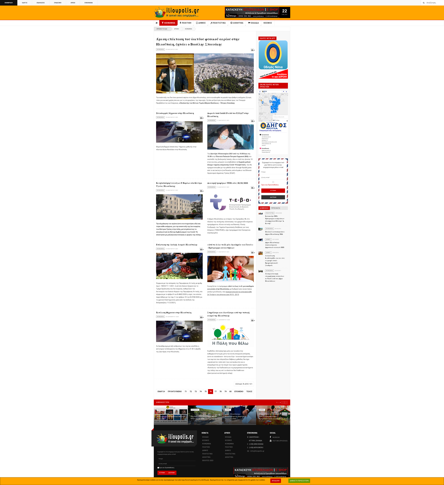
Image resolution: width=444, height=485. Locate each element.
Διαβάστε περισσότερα (299, 481)
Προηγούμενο (175, 391)
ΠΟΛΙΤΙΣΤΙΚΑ (219, 23)
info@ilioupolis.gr (257, 451)
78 (220, 391)
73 (196, 391)
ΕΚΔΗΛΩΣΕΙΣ (41, 3)
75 (206, 391)
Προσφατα (275, 208)
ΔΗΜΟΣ (202, 23)
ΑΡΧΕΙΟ (73, 3)
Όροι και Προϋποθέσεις (270, 185)
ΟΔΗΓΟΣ (24, 3)
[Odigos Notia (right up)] (273, 122)
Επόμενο (238, 391)
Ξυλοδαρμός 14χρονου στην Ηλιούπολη (175, 113)
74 (201, 391)
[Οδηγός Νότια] (273, 59)
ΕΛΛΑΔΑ (255, 23)
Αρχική (176, 29)
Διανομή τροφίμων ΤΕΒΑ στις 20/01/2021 (227, 183)
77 (215, 391)
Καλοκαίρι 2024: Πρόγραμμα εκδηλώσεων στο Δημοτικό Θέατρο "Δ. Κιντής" (171, 416)
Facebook (276, 437)
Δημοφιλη (264, 208)
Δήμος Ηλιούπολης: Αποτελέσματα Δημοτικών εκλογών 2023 (274, 245)
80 (230, 391)
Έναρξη (161, 391)
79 (225, 391)
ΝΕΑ (156, 23)
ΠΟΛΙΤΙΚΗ (186, 23)
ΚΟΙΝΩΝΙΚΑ (169, 23)
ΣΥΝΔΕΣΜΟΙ (57, 3)
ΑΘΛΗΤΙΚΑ (238, 23)
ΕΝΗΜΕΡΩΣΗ (9, 3)
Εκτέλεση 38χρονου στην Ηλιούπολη (173, 312)
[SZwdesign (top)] (245, 12)
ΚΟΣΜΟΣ (268, 23)
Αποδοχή (275, 481)
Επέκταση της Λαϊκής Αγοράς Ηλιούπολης (176, 245)
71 (186, 391)
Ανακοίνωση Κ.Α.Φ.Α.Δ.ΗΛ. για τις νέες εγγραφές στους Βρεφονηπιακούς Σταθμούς (275, 260)
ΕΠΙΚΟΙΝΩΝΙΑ (89, 3)
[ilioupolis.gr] (177, 12)
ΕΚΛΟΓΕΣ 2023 (207, 460)
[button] (283, 402)
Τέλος (249, 391)
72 (191, 391)
